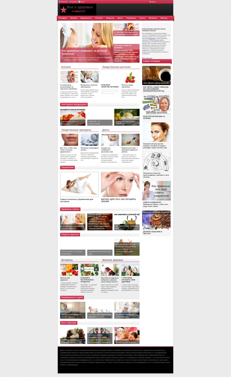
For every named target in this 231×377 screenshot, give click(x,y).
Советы (142, 18)
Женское (164, 18)
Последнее (63, 18)
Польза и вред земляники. (127, 86)
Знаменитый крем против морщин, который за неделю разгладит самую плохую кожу (155, 146)
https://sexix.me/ (147, 58)
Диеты (120, 18)
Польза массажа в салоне (126, 342)
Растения (99, 18)
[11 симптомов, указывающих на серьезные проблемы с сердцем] (69, 82)
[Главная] (78, 15)
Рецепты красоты (70, 234)
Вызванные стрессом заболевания (89, 86)
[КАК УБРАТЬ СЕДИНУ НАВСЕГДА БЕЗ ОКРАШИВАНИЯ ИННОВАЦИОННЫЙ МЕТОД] (156, 85)
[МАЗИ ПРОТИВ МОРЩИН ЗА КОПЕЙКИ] (156, 114)
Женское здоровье (112, 260)
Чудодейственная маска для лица (99, 252)
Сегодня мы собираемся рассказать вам (107, 150)
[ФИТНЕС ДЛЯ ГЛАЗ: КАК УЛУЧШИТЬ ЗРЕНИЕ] (120, 196)
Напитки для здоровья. (65, 279)
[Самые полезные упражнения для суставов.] (79, 196)
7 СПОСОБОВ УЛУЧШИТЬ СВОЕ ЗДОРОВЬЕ (128, 280)
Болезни (74, 18)
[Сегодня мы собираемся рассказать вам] (110, 145)
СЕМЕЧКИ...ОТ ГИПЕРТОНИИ (94, 122)
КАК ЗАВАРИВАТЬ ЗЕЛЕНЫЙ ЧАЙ (127, 227)
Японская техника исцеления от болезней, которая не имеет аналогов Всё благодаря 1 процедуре (99, 338)
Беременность (86, 18)
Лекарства (110, 18)
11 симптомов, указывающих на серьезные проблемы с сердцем (68, 88)
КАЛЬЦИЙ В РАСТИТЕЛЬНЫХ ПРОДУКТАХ (87, 280)
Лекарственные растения (116, 67)
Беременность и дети (72, 297)
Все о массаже (68, 323)
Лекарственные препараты (76, 130)
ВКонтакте (64, 2)
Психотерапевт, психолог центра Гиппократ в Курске (153, 29)
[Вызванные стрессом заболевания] (90, 82)
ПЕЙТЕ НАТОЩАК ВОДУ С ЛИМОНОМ (126, 122)
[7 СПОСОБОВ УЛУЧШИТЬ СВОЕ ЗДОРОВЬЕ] (131, 275)
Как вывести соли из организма (69, 122)
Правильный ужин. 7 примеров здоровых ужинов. (130, 150)
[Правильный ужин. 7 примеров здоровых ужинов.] (131, 145)
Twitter (83, 2)
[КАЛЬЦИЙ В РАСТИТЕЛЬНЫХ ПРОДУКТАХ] (90, 275)
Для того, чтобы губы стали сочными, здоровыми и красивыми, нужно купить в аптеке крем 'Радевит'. (68, 152)
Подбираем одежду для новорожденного (125, 315)
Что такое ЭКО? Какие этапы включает (99, 315)
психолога (151, 38)
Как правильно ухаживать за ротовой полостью (72, 227)
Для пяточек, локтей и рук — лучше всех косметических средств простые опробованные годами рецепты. (127, 249)
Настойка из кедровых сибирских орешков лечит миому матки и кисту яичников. (110, 281)
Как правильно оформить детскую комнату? (71, 315)
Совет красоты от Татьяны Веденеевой (71, 252)
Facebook (74, 2)
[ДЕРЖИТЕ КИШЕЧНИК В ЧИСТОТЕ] (156, 229)
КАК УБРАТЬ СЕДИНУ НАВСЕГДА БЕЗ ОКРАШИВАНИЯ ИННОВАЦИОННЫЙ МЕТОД (155, 89)
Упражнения (131, 18)
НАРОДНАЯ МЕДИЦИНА (74, 104)
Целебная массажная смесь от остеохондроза (72, 341)
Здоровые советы (70, 209)
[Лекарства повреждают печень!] (90, 145)
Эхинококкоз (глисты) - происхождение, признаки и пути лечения (156, 175)
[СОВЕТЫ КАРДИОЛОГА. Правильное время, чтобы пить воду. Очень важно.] (156, 200)
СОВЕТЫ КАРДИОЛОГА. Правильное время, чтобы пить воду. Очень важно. (155, 204)
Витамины (153, 18)
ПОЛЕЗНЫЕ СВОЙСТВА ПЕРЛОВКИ (110, 86)
